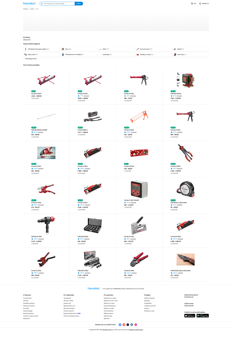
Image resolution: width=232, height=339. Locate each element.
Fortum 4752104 (129, 166)
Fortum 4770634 (175, 166)
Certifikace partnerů (150, 306)
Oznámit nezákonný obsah (30, 316)
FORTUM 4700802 (83, 236)
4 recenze (40, 132)
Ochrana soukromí (69, 311)
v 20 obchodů (81, 173)
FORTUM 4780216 (176, 93)
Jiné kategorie (29, 59)
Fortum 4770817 (83, 202)
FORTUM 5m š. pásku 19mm (179, 202)
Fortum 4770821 (175, 130)
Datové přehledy (108, 311)
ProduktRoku (148, 303)
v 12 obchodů (35, 137)
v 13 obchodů (81, 135)
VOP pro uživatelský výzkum (71, 316)
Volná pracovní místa (29, 306)
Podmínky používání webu (135, 330)
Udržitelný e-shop (149, 311)
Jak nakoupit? (67, 298)
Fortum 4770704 (129, 236)
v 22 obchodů (127, 100)
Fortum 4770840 (36, 93)
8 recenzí (179, 96)
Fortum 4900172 (83, 130)
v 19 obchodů (35, 98)
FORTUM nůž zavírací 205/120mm (180, 271)
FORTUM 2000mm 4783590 (39, 130)
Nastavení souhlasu (69, 308)
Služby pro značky (109, 308)
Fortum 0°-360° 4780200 (131, 200)
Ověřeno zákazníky (149, 298)
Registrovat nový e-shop (111, 301)
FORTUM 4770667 (36, 236)
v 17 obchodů (127, 244)
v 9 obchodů (34, 244)
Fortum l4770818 (176, 236)
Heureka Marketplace (110, 306)
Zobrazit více (27, 40)
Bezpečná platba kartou (70, 313)
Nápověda (106, 319)
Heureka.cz (26, 9)
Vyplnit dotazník (188, 306)
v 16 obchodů (81, 100)
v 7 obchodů (127, 171)
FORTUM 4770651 (83, 271)
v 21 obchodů (174, 244)
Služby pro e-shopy (109, 303)
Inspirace (146, 308)
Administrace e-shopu (110, 298)
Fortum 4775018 (36, 271)
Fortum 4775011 (36, 166)
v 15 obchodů (174, 173)
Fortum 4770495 (129, 271)
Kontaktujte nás (188, 297)
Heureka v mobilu (68, 301)
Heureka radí (67, 303)
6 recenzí (86, 96)
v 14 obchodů (127, 137)
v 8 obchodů (174, 210)
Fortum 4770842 (83, 93)
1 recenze (87, 205)
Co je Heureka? (27, 298)
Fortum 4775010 (36, 202)
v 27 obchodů (174, 100)
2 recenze (133, 96)
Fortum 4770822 (129, 93)
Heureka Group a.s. (107, 330)
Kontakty (25, 301)
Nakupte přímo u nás (69, 306)
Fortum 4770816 (83, 166)
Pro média (26, 308)
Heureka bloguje (27, 311)
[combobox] (57, 3)
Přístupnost (26, 319)
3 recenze (134, 132)
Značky (32, 9)
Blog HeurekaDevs (28, 313)
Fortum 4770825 (129, 130)
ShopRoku (147, 301)
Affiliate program (108, 313)
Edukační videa (108, 316)
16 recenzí (133, 203)
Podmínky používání (28, 303)
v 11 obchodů (174, 137)
